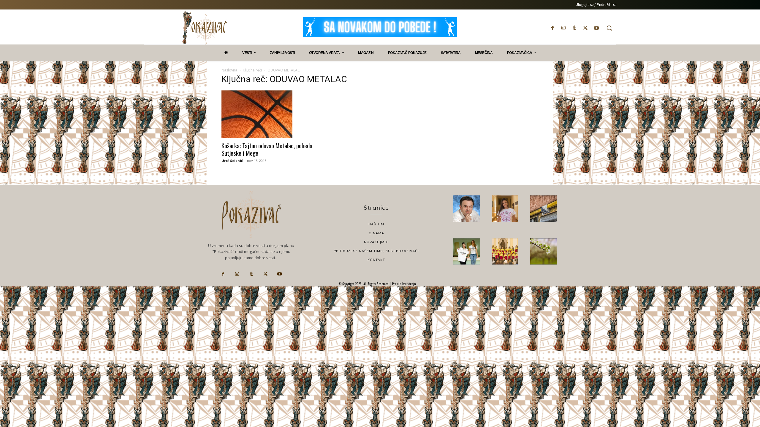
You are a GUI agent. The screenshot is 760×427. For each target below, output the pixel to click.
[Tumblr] (574, 28)
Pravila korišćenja (403, 283)
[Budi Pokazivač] (466, 251)
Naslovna (229, 70)
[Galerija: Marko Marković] (543, 251)
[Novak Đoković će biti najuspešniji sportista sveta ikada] (466, 208)
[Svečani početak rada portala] (505, 251)
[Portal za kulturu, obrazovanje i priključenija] (204, 27)
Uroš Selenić (232, 160)
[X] (586, 28)
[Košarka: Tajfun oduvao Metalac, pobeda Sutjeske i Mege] (269, 114)
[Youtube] (597, 28)
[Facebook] (552, 28)
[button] (609, 28)
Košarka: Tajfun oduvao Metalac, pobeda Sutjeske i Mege (266, 149)
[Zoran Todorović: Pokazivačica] (543, 208)
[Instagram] (563, 28)
